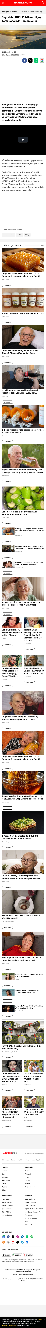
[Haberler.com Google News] (3, 1237)
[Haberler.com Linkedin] (22, 1237)
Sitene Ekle (29, 1225)
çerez (40, 1320)
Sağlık (27, 1171)
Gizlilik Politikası (30, 1202)
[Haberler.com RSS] (3, 1242)
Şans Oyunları (7, 1209)
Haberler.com (7, 1195)
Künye (27, 1160)
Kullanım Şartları (30, 1199)
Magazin (5, 1177)
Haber (15, 1274)
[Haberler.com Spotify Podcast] (31, 1237)
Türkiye (27, 235)
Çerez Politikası (30, 1205)
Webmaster (29, 1215)
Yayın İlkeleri (36, 1160)
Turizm (27, 1180)
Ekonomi (5, 1171)
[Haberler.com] (9, 1153)
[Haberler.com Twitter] (13, 1237)
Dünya (4, 1190)
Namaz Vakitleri (7, 1202)
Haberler (5, 1167)
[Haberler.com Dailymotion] (27, 1242)
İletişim (21, 1160)
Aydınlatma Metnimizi (9, 1325)
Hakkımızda (5, 1160)
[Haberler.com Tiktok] (17, 1242)
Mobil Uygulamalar (31, 1218)
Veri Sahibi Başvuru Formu (34, 1212)
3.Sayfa (4, 1187)
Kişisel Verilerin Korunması (34, 1209)
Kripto (4, 1184)
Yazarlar (27, 1184)
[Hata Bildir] (21, 1279)
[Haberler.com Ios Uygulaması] (6, 1255)
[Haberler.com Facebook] (8, 1237)
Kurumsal (28, 1195)
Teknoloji (28, 1174)
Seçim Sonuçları (7, 1205)
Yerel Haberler (30, 1187)
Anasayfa (5, 11)
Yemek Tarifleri (7, 1215)
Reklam (13, 1160)
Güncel (14, 11)
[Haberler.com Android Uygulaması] (17, 1255)
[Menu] (3, 2)
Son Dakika (6, 1180)
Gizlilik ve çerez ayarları (10, 1279)
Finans (27, 1177)
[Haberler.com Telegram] (22, 1242)
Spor (3, 1174)
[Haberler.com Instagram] (17, 1237)
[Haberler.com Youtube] (13, 1242)
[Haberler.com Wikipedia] (8, 1242)
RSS (26, 1221)
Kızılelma (20, 235)
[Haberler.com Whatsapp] (27, 1237)
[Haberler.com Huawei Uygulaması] (27, 1255)
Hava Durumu (6, 1199)
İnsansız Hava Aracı (8, 235)
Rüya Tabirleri (6, 1212)
